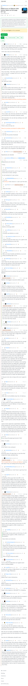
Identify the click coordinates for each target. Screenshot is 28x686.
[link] (5, 15)
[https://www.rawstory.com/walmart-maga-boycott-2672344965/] (24, 10)
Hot (2, 37)
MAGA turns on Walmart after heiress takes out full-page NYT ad (10, 10)
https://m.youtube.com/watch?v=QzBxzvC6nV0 (13, 128)
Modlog (3, 673)
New (18, 37)
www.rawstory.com (5, 13)
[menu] (26, 1)
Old (21, 37)
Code (2, 681)
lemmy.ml (6, 181)
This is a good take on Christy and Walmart (12, 462)
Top (6, 37)
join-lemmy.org (4, 683)
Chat (3, 40)
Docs (2, 678)
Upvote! (3, 1)
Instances (3, 675)
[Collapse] (2, 44)
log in (9, 30)
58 (2, 15)
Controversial (12, 37)
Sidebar (3, 34)
